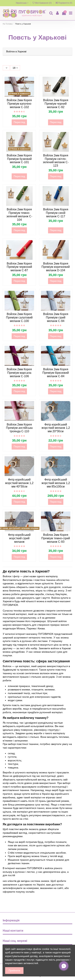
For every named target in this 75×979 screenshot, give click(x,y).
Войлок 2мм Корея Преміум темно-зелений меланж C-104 (19, 214)
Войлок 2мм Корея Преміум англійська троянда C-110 (19, 428)
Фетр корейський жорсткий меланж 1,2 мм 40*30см (19, 483)
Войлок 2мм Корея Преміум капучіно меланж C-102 (19, 104)
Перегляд (19, 122)
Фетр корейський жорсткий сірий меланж (19, 538)
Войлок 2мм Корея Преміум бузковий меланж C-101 (19, 159)
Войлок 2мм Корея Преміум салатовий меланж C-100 (19, 317)
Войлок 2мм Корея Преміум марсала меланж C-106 (19, 373)
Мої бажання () (43, 3)
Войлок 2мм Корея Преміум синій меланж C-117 (55, 213)
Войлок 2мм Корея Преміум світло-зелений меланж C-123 (56, 160)
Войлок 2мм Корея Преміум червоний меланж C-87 (19, 267)
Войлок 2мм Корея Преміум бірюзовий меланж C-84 (55, 373)
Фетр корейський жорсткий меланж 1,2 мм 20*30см (56, 428)
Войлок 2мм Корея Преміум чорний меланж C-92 (55, 104)
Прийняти (14, 970)
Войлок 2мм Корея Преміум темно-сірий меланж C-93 (55, 538)
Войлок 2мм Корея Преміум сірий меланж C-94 (55, 317)
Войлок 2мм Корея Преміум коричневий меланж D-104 (56, 267)
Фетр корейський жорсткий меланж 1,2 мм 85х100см (56, 483)
